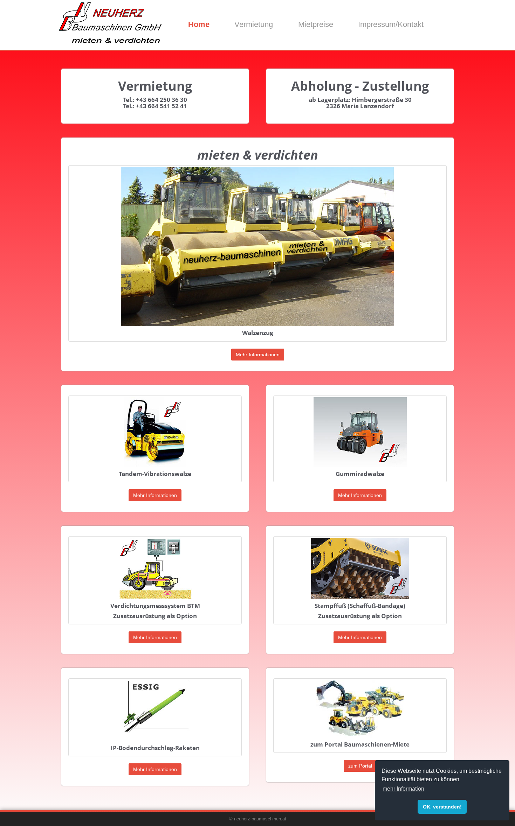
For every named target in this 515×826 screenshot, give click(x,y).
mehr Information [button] (403, 789)
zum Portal (360, 766)
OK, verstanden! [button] (442, 807)
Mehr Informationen (258, 354)
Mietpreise (315, 24)
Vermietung (253, 24)
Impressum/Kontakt (391, 24)
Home (199, 24)
